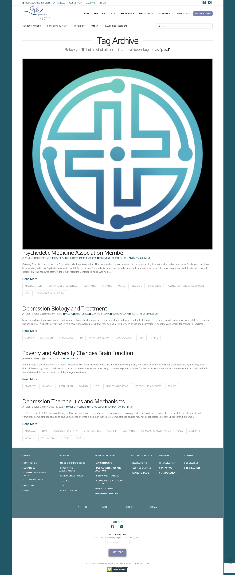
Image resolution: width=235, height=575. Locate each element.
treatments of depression (50, 293)
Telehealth (66, 481)
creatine (111, 431)
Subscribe (117, 552)
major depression (99, 337)
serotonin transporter (148, 386)
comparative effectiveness (63, 286)
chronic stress (92, 431)
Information (193, 468)
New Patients (139, 463)
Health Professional (115, 26)
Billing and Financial (107, 476)
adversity (30, 386)
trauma (172, 386)
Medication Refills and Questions (108, 469)
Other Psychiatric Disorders (81, 258)
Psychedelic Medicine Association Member (73, 252)
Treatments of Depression (112, 258)
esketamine (90, 286)
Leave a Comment (141, 258)
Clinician (164, 455)
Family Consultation (71, 476)
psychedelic (154, 286)
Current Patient (31, 26)
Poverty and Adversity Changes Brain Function (77, 352)
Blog (26, 490)
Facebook (82, 507)
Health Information (107, 493)
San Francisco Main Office (35, 474)
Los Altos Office (34, 479)
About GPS (58, 258)
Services (64, 455)
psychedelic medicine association (186, 286)
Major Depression (100, 314)
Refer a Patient (167, 463)
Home (27, 455)
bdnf (44, 431)
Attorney (79, 26)
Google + (130, 507)
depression (46, 337)
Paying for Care (140, 473)
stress (154, 337)
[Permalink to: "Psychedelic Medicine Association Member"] (118, 154)
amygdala (47, 386)
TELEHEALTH (102, 3)
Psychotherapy (68, 490)
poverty (83, 386)
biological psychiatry (65, 431)
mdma (121, 286)
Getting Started (141, 468)
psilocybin (136, 286)
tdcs (78, 438)
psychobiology (124, 337)
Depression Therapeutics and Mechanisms (73, 401)
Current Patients (106, 455)
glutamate (194, 431)
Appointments (104, 463)
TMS (62, 485)
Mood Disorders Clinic (72, 463)
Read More (29, 279)
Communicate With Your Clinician (109, 482)
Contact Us (30, 463)
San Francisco (59, 3)
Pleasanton (90, 3)
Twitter (106, 507)
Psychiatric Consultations (67, 469)
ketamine (107, 286)
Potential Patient (57, 26)
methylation (66, 386)
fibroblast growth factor (156, 431)
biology (29, 337)
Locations (29, 468)
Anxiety (68, 314)
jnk (81, 337)
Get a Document (105, 488)
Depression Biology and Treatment (64, 308)
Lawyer (189, 455)
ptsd (27, 293)
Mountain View (75, 3)
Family (94, 26)
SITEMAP (153, 507)
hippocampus (66, 337)
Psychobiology (120, 314)
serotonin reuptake (117, 386)
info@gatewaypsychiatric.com (37, 3)
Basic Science (81, 314)
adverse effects (33, 286)
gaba (180, 431)
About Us (29, 485)
